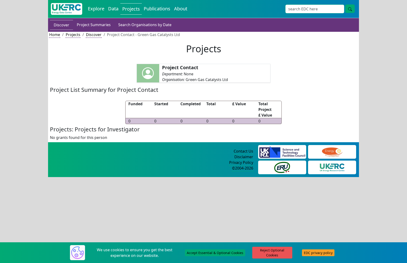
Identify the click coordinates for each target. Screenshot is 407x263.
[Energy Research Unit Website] (282, 167)
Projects (131, 9)
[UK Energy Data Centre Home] (66, 9)
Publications (157, 8)
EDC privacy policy (318, 253)
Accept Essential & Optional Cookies (215, 253)
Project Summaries (94, 24)
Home (54, 34)
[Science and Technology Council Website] (282, 151)
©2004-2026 (242, 168)
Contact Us (243, 151)
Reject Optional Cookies (272, 252)
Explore (96, 8)
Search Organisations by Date (144, 24)
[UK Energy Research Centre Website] (332, 167)
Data (113, 8)
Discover (61, 25)
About (180, 8)
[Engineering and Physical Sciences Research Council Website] (332, 151)
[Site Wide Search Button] (350, 8)
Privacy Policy (241, 162)
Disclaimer (243, 156)
